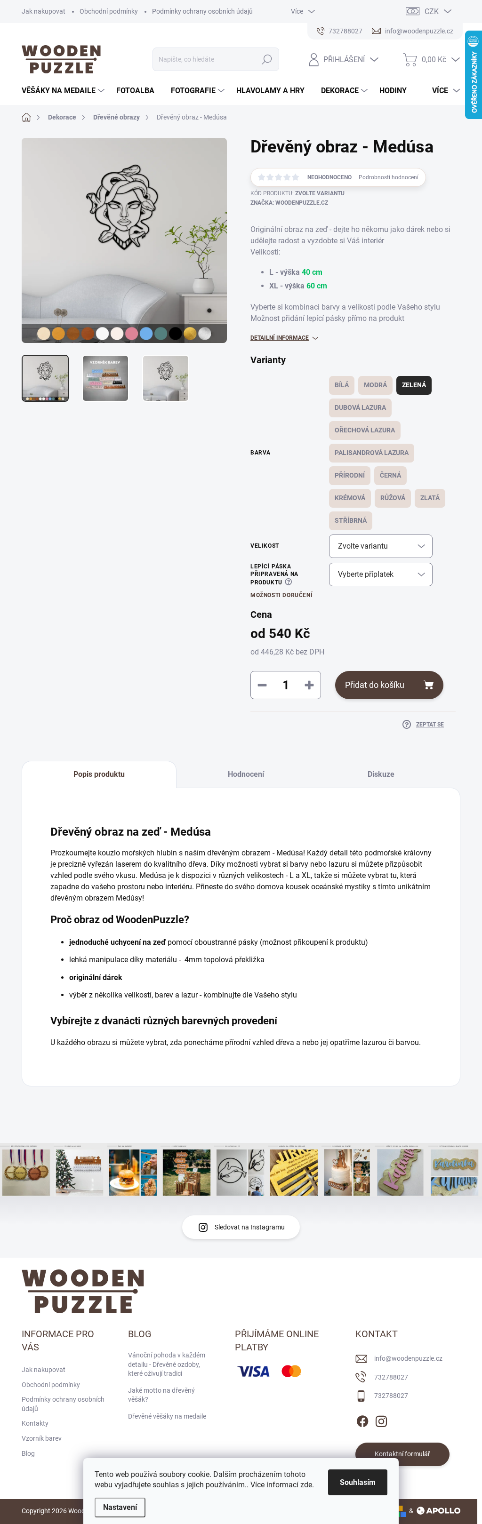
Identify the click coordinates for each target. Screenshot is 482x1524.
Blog (28, 1453)
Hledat (266, 59)
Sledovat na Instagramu (250, 1227)
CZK (432, 11)
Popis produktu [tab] (99, 774)
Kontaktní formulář (402, 1454)
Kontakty (35, 1423)
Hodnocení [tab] (246, 774)
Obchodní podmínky (109, 11)
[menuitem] (64, 91)
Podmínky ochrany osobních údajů (202, 11)
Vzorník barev (42, 1438)
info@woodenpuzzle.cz (408, 1358)
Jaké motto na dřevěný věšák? (161, 1395)
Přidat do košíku (374, 685)
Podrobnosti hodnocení (388, 177)
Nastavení (120, 1507)
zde (306, 1484)
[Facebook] (362, 1419)
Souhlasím (358, 1482)
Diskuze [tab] (381, 774)
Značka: (289, 202)
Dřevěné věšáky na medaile (167, 1416)
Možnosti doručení (281, 595)
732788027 (391, 1377)
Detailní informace (279, 338)
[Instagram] (381, 1419)
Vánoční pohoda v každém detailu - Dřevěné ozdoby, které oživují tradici (166, 1364)
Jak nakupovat (43, 11)
